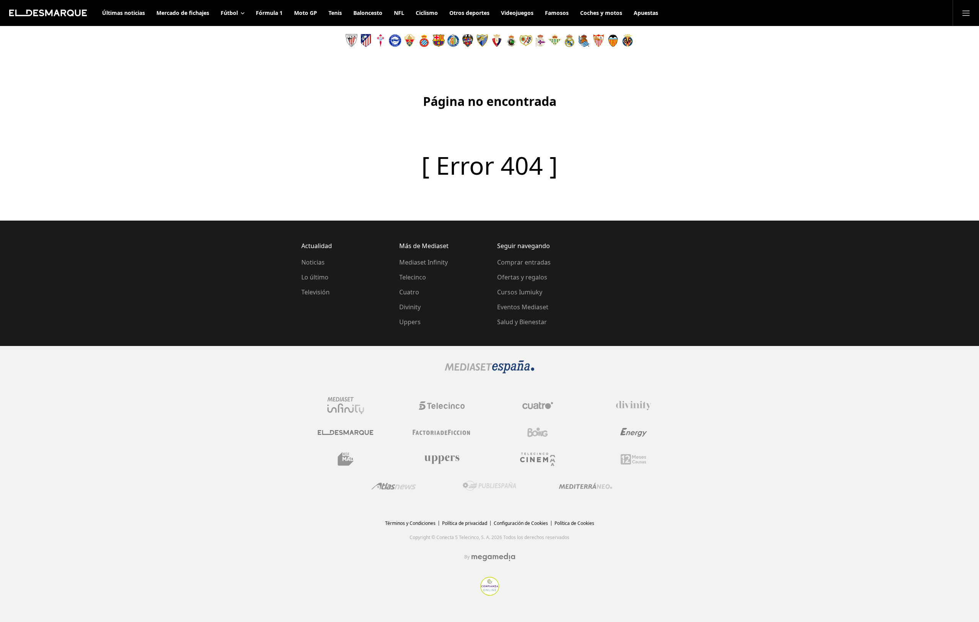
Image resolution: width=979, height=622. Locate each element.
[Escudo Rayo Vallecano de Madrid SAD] (525, 40)
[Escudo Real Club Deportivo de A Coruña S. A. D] (540, 40)
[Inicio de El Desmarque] (48, 13)
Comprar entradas (524, 262)
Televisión (315, 292)
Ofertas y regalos (522, 277)
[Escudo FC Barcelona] (438, 40)
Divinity (410, 307)
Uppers (410, 322)
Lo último (315, 277)
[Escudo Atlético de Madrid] (365, 40)
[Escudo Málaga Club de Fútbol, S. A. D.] (482, 40)
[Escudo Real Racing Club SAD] (511, 40)
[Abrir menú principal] (966, 13)
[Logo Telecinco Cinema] (537, 459)
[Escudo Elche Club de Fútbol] (409, 40)
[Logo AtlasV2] (393, 486)
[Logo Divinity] (633, 405)
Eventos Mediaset (522, 307)
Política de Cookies (574, 523)
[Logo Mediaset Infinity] (345, 405)
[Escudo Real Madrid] (569, 40)
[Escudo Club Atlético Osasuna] (496, 40)
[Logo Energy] (633, 432)
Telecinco (412, 277)
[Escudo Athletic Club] (351, 40)
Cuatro (409, 292)
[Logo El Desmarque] (345, 432)
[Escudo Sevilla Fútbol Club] (598, 40)
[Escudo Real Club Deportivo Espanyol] (424, 40)
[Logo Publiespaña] (489, 485)
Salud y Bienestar (522, 322)
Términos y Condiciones (410, 523)
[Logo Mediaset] (489, 371)
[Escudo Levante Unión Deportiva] (467, 40)
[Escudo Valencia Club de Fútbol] (613, 40)
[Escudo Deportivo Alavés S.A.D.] (395, 40)
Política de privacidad (464, 523)
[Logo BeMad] (346, 459)
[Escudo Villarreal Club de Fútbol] (627, 40)
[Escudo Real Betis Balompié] (554, 40)
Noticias (313, 262)
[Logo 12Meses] (633, 459)
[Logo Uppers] (441, 459)
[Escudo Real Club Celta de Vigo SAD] (380, 40)
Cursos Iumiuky (519, 292)
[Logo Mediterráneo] (585, 486)
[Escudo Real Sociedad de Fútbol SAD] (583, 40)
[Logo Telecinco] (442, 405)
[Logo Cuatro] (537, 405)
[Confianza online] (489, 593)
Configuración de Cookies (521, 523)
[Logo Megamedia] (493, 557)
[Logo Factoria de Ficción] (442, 432)
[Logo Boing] (537, 432)
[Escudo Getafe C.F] (453, 40)
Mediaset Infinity (423, 262)
